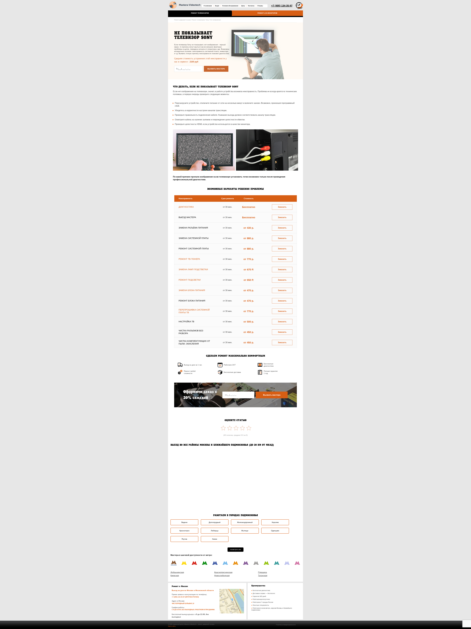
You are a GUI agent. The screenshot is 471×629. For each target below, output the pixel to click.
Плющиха (262, 572)
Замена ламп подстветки (193, 269)
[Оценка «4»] (229, 428)
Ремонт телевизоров (200, 13)
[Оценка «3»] (235, 428)
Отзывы (260, 5)
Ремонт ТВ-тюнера (189, 259)
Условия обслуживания (230, 5)
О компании (208, 5)
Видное (184, 522)
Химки (214, 539)
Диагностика (186, 207)
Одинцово (275, 531)
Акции (217, 5)
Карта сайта (172, 626)
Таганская (262, 576)
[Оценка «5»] (222, 428)
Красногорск (184, 531)
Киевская (174, 576)
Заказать (282, 207)
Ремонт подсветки (190, 280)
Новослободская (222, 576)
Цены (243, 5)
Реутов (184, 539)
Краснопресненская (223, 572)
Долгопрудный (214, 522)
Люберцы (214, 531)
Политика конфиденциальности (286, 624)
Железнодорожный (245, 522)
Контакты (251, 5)
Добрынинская (177, 572)
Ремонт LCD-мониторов (267, 13)
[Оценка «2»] (241, 428)
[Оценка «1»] (248, 428)
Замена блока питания (192, 290)
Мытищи (244, 531)
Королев (275, 522)
